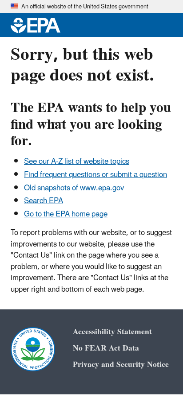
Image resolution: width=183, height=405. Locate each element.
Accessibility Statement (112, 331)
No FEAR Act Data (106, 348)
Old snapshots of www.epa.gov (74, 188)
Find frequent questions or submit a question (95, 175)
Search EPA (43, 201)
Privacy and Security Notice (121, 364)
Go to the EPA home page (65, 214)
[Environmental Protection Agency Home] (35, 25)
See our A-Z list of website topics (76, 162)
